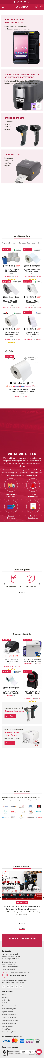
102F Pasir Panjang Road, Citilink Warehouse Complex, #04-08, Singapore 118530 (11, 956)
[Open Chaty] (39, 1052)
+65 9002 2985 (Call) (8, 964)
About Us (5, 997)
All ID (11, 273)
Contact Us (5, 1003)
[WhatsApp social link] (28, 2)
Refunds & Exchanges (9, 1017)
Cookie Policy (6, 1000)
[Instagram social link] (18, 2)
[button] (36, 362)
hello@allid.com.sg (10, 962)
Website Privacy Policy (9, 1032)
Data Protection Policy (9, 1014)
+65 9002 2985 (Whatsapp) (10, 967)
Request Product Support (10, 1020)
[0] (36, 7)
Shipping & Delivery (8, 1026)
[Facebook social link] (15, 2)
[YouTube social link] (21, 2)
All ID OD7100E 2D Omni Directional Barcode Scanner (32, 693)
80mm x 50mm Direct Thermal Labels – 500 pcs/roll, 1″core (32, 271)
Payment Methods (7, 1012)
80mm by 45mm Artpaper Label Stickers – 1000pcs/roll (32, 303)
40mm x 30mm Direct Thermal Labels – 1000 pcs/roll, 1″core (11, 303)
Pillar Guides (22, 902)
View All (22, 928)
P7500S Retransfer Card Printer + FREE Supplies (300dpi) (32, 661)
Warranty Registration (9, 1023)
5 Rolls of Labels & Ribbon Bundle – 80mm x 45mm (11, 271)
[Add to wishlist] (36, 358)
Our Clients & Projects (9, 1009)
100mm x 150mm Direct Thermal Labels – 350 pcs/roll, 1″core (22, 390)
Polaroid (11, 664)
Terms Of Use (6, 1029)
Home (4, 994)
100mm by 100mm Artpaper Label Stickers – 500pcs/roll (11, 335)
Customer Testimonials (9, 1006)
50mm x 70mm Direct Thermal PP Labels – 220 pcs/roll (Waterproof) (11, 693)
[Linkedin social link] (25, 2)
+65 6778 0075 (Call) (8, 969)
